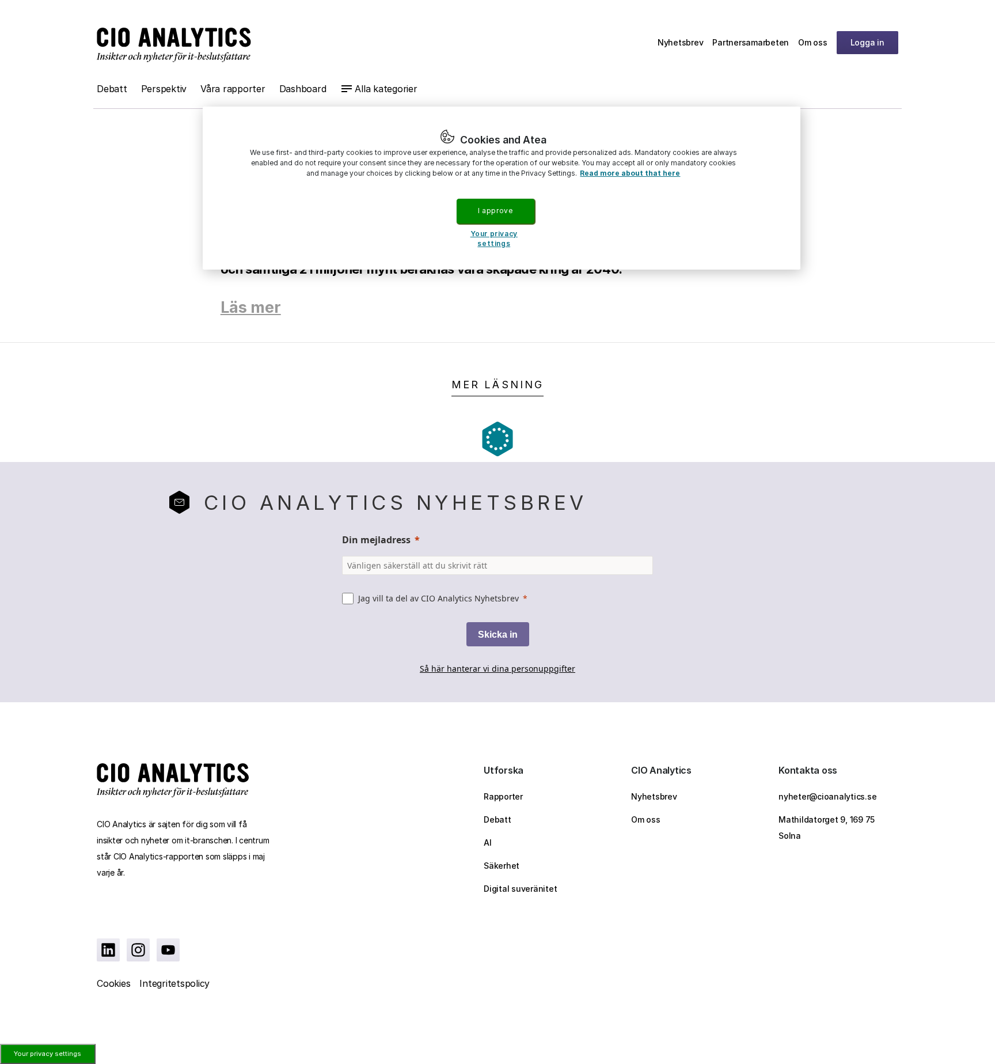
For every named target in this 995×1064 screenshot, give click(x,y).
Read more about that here (630, 173)
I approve (495, 210)
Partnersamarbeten (750, 42)
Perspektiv (164, 88)
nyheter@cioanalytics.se (827, 796)
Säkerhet (501, 865)
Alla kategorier (386, 88)
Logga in (867, 42)
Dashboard (302, 88)
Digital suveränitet (520, 888)
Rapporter (503, 796)
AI (488, 842)
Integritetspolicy (174, 983)
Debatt (112, 88)
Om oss (812, 42)
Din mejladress (376, 539)
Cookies (113, 983)
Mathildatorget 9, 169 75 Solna (826, 827)
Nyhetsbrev (681, 42)
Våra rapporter (232, 88)
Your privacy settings (47, 1054)
